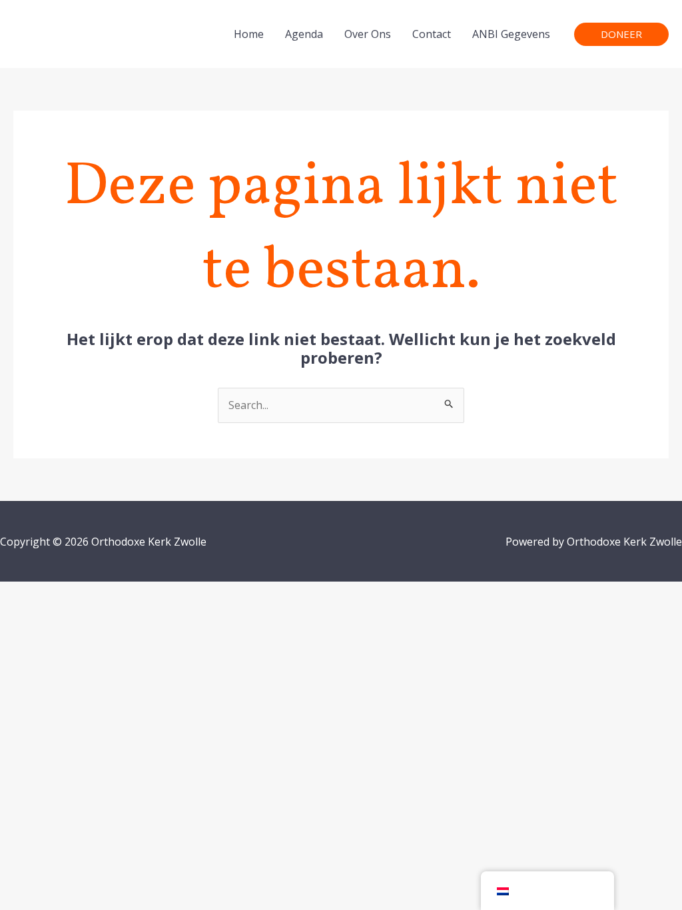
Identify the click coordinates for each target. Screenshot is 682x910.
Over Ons (367, 34)
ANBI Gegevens (511, 34)
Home (249, 34)
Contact (431, 34)
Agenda (304, 34)
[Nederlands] (547, 890)
